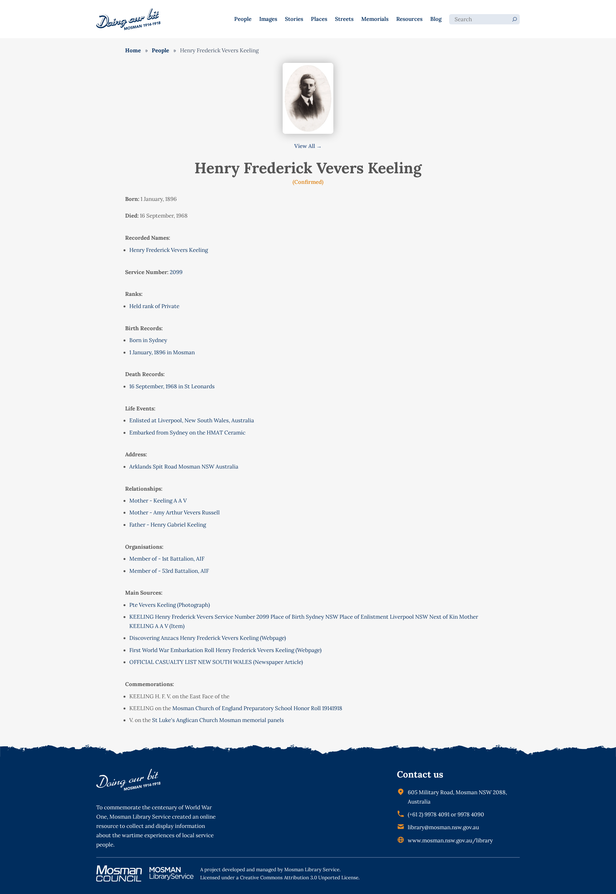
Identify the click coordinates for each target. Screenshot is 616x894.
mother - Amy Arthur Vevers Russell (174, 512)
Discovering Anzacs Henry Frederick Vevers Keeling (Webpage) (207, 637)
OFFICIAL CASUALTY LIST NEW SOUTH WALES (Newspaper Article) (216, 662)
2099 (176, 272)
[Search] (514, 19)
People (160, 50)
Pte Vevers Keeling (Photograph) (169, 604)
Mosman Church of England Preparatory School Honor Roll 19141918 (257, 708)
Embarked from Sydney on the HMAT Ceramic (187, 432)
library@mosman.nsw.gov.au (443, 827)
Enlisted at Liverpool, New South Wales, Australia (191, 420)
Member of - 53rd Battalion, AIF (169, 570)
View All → (308, 146)
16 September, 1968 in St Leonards (172, 386)
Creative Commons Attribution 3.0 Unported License (299, 877)
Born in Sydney (148, 340)
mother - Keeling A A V (158, 500)
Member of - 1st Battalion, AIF (166, 558)
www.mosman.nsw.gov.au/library (450, 840)
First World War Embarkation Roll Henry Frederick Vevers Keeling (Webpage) (225, 650)
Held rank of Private (154, 306)
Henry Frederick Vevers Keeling (168, 250)
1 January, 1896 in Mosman (162, 352)
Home (133, 50)
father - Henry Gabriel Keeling (167, 524)
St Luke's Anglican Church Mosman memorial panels (218, 720)
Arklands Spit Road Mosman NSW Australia (183, 466)
